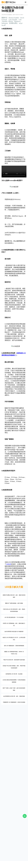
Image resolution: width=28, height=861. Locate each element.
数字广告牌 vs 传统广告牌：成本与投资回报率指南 (14, 689)
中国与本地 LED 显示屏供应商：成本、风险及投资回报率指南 (14, 610)
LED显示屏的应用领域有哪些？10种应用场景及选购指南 (14, 681)
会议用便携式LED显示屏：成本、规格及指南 (14, 696)
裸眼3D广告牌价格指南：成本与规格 (14, 603)
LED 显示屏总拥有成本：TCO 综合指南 (14, 617)
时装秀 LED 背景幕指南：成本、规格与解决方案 (14, 624)
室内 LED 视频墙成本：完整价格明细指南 (14, 645)
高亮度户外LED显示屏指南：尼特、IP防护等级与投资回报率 (14, 667)
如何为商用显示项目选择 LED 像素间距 (14, 631)
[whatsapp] (25, 816)
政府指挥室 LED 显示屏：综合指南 (14, 674)
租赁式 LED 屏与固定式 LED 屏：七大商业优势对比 (14, 638)
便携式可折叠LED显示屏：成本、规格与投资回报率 (14, 596)
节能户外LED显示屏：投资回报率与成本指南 (14, 659)
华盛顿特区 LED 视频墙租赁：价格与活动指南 (14, 702)
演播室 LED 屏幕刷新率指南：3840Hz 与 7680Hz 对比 (14, 653)
